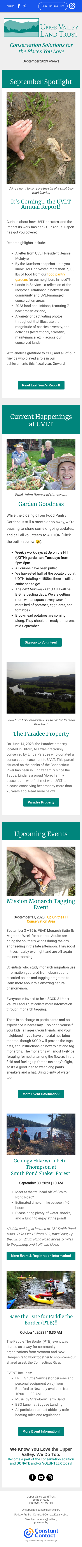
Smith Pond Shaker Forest (40, 1173)
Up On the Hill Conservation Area (47, 919)
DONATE (23, 1463)
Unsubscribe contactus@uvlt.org (41, 1509)
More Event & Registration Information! (41, 1256)
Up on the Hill (58, 552)
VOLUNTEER (52, 1463)
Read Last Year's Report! (41, 385)
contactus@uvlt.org (46, 1519)
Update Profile (22, 1514)
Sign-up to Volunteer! (41, 642)
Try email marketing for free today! (41, 1541)
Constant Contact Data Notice (50, 1514)
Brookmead (24, 615)
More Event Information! (41, 1094)
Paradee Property (41, 802)
